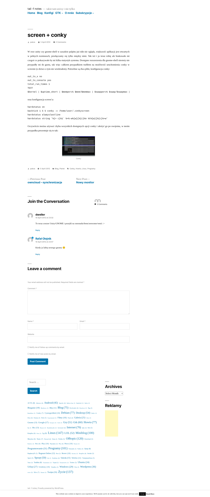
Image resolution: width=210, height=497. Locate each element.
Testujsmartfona (88, 458)
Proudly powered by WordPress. (51, 488)
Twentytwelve (64, 462)
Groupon (53, 422)
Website (31, 334)
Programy (91, 169)
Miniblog (85, 433)
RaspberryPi (33, 453)
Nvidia (61, 439)
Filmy (62, 417)
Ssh (49, 458)
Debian (68, 413)
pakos (32, 42)
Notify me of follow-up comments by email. (47, 347)
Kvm (39, 433)
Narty (40, 439)
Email (82, 321)
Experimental (52, 418)
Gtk (78, 422)
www (30, 472)
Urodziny (44, 467)
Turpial (56, 462)
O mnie (69, 13)
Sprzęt (40, 457)
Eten (43, 418)
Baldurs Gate (71, 403)
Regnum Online (47, 453)
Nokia (54, 439)
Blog (40, 13)
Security (75, 453)
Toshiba (38, 462)
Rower (66, 453)
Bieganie (34, 408)
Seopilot (82, 453)
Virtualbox (54, 467)
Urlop (33, 466)
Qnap (87, 449)
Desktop (83, 413)
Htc (35, 427)
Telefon (76, 458)
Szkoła (65, 458)
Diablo (94, 413)
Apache (62, 403)
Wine (76, 467)
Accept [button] (142, 494)
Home (31, 13)
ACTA (31, 403)
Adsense (39, 403)
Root (58, 453)
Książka (32, 433)
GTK (58, 13)
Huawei (43, 428)
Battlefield (80, 403)
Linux (84, 169)
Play (45, 443)
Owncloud (88, 439)
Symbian (56, 458)
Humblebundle (52, 428)
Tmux (30, 462)
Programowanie (37, 448)
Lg (44, 433)
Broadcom (83, 408)
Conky (72, 169)
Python (80, 449)
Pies (37, 444)
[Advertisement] (111, 423)
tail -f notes (35, 8)
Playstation (54, 444)
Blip (53, 408)
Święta (52, 472)
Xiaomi (43, 472)
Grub (59, 422)
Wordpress (88, 466)
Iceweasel (62, 428)
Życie (65, 472)
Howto (78, 169)
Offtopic (74, 439)
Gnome (32, 422)
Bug (90, 408)
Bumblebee (31, 413)
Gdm (88, 418)
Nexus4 (47, 439)
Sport (30, 458)
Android (51, 402)
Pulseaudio (72, 449)
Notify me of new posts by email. (43, 354)
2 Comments (61, 42)
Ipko (84, 428)
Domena (37, 418)
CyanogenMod (52, 413)
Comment (32, 288)
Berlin (87, 403)
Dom (30, 418)
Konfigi (48, 13)
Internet (74, 427)
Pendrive (31, 444)
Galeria (79, 417)
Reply (37, 230)
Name (31, 321)
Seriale (90, 453)
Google (43, 422)
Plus (61, 444)
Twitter (73, 462)
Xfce (36, 472)
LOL (69, 433)
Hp (29, 428)
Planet (62, 169)
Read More (150, 494)
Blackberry (44, 408)
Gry (67, 422)
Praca (69, 443)
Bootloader (74, 408)
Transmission (47, 462)
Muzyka (32, 439)
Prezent (77, 444)
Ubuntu (83, 462)
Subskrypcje (84, 13)
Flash (70, 418)
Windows (66, 466)
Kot (90, 428)
